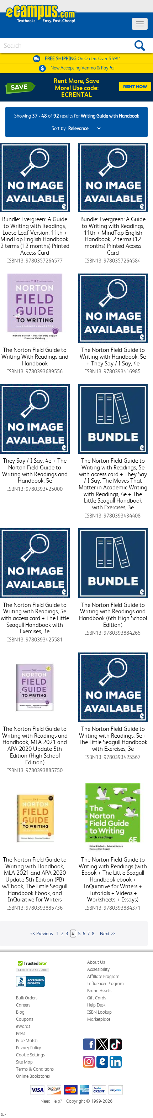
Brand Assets (99, 990)
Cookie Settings (30, 1054)
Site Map (24, 1062)
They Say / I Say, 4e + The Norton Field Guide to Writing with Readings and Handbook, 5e (35, 470)
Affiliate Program (103, 976)
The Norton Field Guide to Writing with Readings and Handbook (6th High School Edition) (113, 614)
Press (20, 1033)
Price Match (27, 1040)
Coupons (24, 1019)
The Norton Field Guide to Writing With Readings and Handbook (34, 356)
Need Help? (51, 1101)
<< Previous (41, 933)
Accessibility (98, 969)
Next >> (108, 933)
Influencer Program (105, 983)
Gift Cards (96, 997)
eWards (23, 1026)
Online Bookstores (33, 1076)
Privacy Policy (28, 1047)
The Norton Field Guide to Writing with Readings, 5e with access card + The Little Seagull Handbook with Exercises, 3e (35, 618)
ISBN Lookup (99, 1012)
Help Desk (96, 1005)
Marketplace (98, 1019)
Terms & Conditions (35, 1069)
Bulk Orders (26, 997)
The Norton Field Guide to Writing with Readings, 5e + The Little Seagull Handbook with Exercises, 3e (113, 738)
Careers (23, 1005)
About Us (96, 962)
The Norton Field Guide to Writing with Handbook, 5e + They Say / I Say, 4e (113, 356)
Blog (20, 1012)
